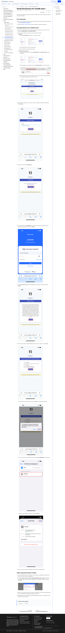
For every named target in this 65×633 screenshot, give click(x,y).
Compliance (20, 630)
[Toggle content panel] (52, 7)
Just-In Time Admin (7, 43)
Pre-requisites (58, 8)
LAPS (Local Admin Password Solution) (9, 52)
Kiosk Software (22, 620)
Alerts (4, 69)
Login (59, 1)
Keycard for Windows (7, 46)
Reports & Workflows (6, 58)
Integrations (5, 61)
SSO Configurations (7, 48)
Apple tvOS (5, 17)
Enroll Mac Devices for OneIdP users (9, 34)
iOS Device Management (7, 13)
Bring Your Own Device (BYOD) (25, 621)
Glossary (37, 3)
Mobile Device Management (24, 619)
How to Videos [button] (31, 3)
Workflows (35, 621)
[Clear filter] (13, 7)
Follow (42, 12)
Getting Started (3, 3)
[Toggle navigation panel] (15, 7)
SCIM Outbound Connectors (8, 40)
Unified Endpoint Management (24, 617)
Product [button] (9, 3)
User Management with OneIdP (9, 31)
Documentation (21, 6)
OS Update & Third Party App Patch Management (8, 66)
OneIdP (4, 20)
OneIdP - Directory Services (33, 6)
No (27, 603)
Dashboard (5, 57)
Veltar (4, 54)
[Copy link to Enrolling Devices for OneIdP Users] (40, 28)
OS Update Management (38, 617)
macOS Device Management (8, 14)
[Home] (7, 1)
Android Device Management (8, 10)
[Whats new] (62, 1)
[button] (59, 4)
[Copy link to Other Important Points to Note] (38, 573)
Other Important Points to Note (58, 14)
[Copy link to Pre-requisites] (27, 19)
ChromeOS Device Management (8, 19)
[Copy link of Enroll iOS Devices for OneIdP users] (46, 9)
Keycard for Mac (6, 45)
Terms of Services (9, 630)
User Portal (6, 51)
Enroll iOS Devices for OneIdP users (9, 37)
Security (24, 630)
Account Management (7, 64)
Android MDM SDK (37, 624)
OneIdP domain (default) (26, 24)
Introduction (7, 25)
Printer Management (6, 55)
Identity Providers (7, 42)
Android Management (15, 3)
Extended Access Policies (8, 49)
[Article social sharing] (46, 12)
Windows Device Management (8, 11)
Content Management (7, 60)
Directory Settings (8, 28)
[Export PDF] (48, 12)
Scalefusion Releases (6, 67)
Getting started (5, 8)
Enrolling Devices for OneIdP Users (59, 11)
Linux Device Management (7, 16)
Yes (22, 603)
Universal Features (6, 63)
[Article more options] (50, 12)
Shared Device (36, 620)
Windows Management (24, 3)
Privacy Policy (15, 630)
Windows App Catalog (37, 619)
